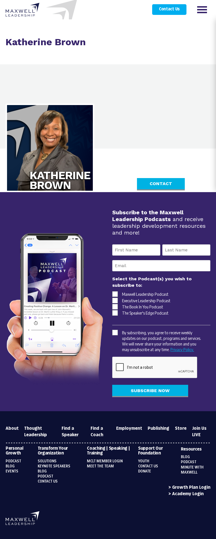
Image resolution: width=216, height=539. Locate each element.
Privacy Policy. (182, 349)
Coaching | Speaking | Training (108, 451)
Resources (191, 449)
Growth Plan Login (191, 487)
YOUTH (143, 461)
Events (12, 471)
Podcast (13, 461)
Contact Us (169, 9)
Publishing (158, 428)
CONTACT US (148, 466)
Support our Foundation (150, 451)
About (12, 428)
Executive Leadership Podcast (146, 300)
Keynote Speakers (54, 466)
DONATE (144, 471)
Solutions (47, 461)
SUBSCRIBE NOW (150, 390)
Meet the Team (100, 466)
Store (180, 428)
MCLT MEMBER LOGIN (105, 461)
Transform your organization (53, 451)
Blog (10, 466)
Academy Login (188, 494)
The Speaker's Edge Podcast (145, 312)
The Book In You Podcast (142, 306)
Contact (161, 183)
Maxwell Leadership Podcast (145, 294)
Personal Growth (14, 451)
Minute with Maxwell (192, 470)
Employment (129, 428)
